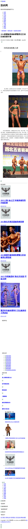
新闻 (5, 490)
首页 (5, 12)
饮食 (5, 491)
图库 (5, 495)
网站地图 (23, 517)
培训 (5, 496)
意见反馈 (18, 517)
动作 (5, 485)
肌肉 (5, 13)
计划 (5, 487)
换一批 (12, 412)
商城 (5, 498)
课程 (5, 488)
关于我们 (3, 517)
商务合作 (8, 517)
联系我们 (13, 517)
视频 (5, 493)
